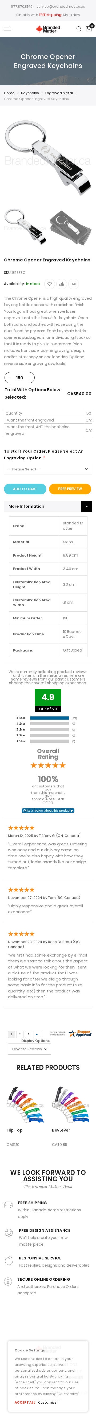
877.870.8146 (22, 6)
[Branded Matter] (48, 28)
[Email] (73, 284)
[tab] (48, 506)
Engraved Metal (59, 92)
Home (9, 92)
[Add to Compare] (61, 284)
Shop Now (71, 14)
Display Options (35, 1040)
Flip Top (15, 1130)
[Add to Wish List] (49, 284)
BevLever (61, 1130)
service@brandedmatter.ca (61, 6)
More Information (26, 506)
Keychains (30, 92)
